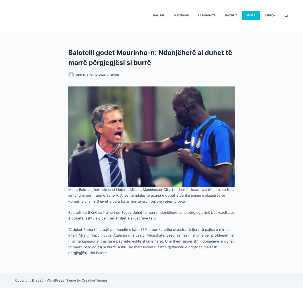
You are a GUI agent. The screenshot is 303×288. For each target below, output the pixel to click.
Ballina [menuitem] (159, 15)
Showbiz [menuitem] (230, 15)
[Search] (286, 15)
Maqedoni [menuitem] (181, 15)
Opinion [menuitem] (269, 15)
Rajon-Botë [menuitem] (206, 15)
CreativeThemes (95, 280)
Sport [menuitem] (250, 15)
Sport (115, 74)
